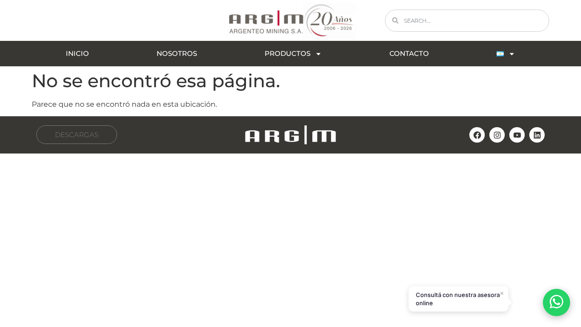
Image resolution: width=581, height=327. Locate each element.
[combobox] (467, 21)
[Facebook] (477, 135)
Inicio (77, 53)
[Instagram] (497, 135)
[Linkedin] (537, 135)
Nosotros (177, 53)
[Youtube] (517, 135)
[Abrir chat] (556, 302)
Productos (287, 53)
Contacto (409, 53)
